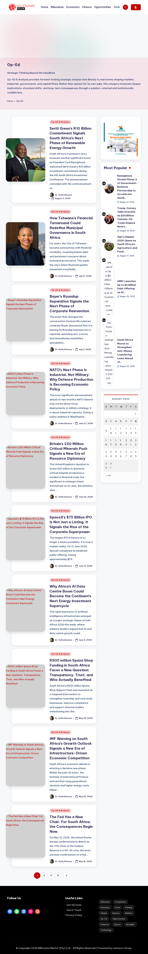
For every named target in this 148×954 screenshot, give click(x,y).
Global (104, 913)
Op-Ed (104, 919)
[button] (136, 7)
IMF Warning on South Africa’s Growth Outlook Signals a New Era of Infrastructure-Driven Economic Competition (71, 748)
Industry (116, 913)
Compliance (120, 902)
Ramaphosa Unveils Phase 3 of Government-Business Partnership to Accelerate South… (127, 186)
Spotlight (130, 924)
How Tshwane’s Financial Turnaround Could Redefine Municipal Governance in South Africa (71, 228)
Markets (129, 913)
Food (117, 907)
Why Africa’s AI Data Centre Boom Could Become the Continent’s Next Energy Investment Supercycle (70, 596)
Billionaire (105, 902)
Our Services (74, 904)
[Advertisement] (74, 36)
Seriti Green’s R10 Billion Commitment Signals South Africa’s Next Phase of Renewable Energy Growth (70, 138)
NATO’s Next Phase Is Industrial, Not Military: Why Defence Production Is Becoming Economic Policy (71, 379)
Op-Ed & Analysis (60, 122)
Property (105, 924)
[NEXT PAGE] (66, 875)
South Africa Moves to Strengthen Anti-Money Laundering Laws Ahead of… (125, 351)
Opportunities (119, 919)
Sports (117, 924)
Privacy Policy (74, 915)
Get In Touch (73, 910)
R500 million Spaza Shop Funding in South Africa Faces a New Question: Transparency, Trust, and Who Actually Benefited (71, 670)
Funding (128, 907)
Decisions (105, 907)
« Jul (108, 475)
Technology (106, 930)
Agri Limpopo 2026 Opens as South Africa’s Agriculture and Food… (127, 244)
